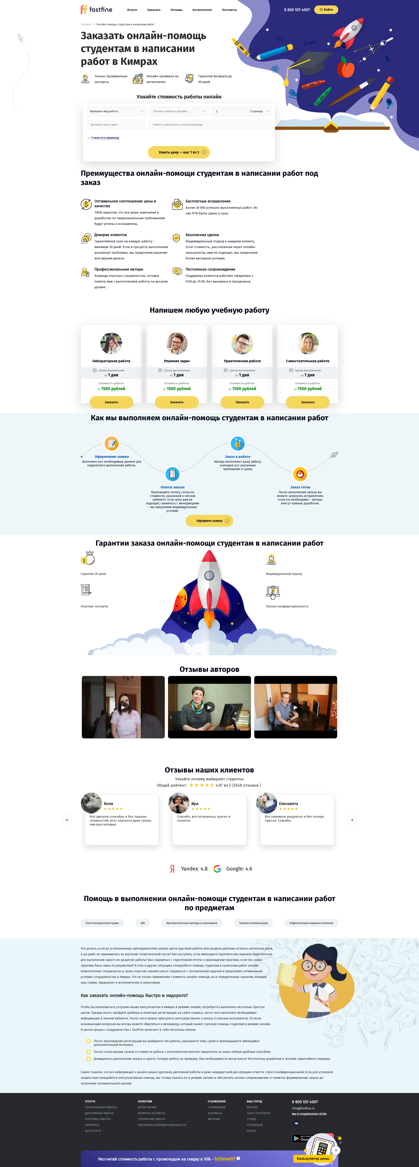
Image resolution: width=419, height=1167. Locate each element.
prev (67, 820)
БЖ (143, 923)
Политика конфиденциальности (162, 1125)
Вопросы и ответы (151, 1113)
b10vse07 (225, 1159)
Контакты (229, 10)
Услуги (132, 10)
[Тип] (259, 113)
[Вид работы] (116, 113)
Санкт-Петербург (259, 1113)
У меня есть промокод (105, 137)
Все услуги (93, 1131)
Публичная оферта (151, 1119)
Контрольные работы (101, 1107)
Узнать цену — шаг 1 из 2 (179, 152)
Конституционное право (102, 923)
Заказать (154, 10)
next (352, 820)
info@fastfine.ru (303, 1108)
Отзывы (176, 10)
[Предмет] (178, 113)
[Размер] (229, 113)
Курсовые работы (98, 1119)
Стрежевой (255, 1125)
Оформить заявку (209, 521)
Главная (86, 24)
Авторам (214, 1119)
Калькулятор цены (313, 1158)
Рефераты (92, 1125)
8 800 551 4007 (297, 9)
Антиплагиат (202, 10)
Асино (251, 1131)
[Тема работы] (210, 126)
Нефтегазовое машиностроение (311, 923)
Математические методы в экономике (192, 923)
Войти (328, 10)
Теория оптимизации (253, 923)
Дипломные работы (99, 1113)
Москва (252, 1107)
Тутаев (251, 1119)
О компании (217, 1107)
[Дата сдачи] (116, 126)
